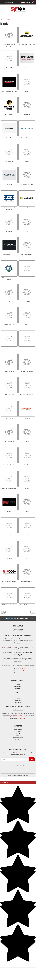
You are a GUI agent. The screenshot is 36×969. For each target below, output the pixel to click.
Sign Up (28, 2)
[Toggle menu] (2, 3)
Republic (26, 488)
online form (22, 668)
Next (32, 612)
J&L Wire (27, 301)
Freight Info (18, 739)
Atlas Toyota (27, 68)
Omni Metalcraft (9, 441)
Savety (27, 535)
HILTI (26, 231)
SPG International (26, 581)
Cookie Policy (18, 700)
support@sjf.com (21, 670)
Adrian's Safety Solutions (27, 44)
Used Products (18, 729)
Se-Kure (9, 558)
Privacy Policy (18, 698)
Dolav (27, 161)
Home (2, 19)
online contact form (20, 715)
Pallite (27, 441)
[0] (31, 2)
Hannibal (9, 231)
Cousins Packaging (27, 138)
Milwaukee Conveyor (27, 394)
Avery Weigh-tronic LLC (9, 91)
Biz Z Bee (27, 114)
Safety (27, 511)
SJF (27, 558)
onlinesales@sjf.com (8, 716)
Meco (27, 348)
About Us (18, 735)
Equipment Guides (18, 737)
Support (18, 742)
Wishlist (18, 684)
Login (22, 2)
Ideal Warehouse (26, 254)
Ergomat (9, 184)
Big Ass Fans (9, 114)
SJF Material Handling (9, 581)
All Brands (8, 19)
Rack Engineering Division (9, 488)
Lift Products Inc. (9, 324)
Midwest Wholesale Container (26, 372)
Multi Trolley (9, 418)
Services (18, 733)
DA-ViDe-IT (9, 161)
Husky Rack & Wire (9, 254)
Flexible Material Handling (9, 208)
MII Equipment (9, 394)
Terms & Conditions (18, 696)
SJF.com (10, 619)
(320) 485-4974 (21, 673)
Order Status (18, 688)
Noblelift (27, 418)
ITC (9, 301)
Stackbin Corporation (27, 605)
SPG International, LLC (9, 605)
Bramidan (9, 138)
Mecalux (9, 348)
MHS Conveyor (9, 371)
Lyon (26, 324)
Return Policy (18, 702)
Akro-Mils (9, 68)
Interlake (27, 278)
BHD (26, 91)
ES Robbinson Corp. (27, 184)
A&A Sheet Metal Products (9, 45)
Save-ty (9, 535)
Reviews (4, 782)
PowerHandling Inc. (9, 464)
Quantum (27, 464)
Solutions (18, 731)
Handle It (27, 208)
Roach (9, 511)
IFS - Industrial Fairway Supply (9, 278)
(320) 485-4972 (9, 2)
